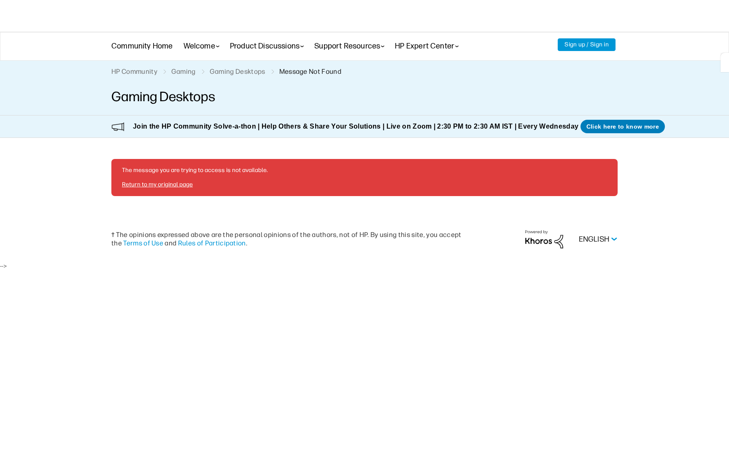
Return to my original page (157, 184)
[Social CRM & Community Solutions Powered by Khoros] (544, 238)
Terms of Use (143, 243)
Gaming (183, 71)
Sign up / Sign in (586, 44)
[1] (725, 62)
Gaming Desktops (237, 71)
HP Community (134, 71)
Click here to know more (622, 126)
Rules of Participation (212, 243)
